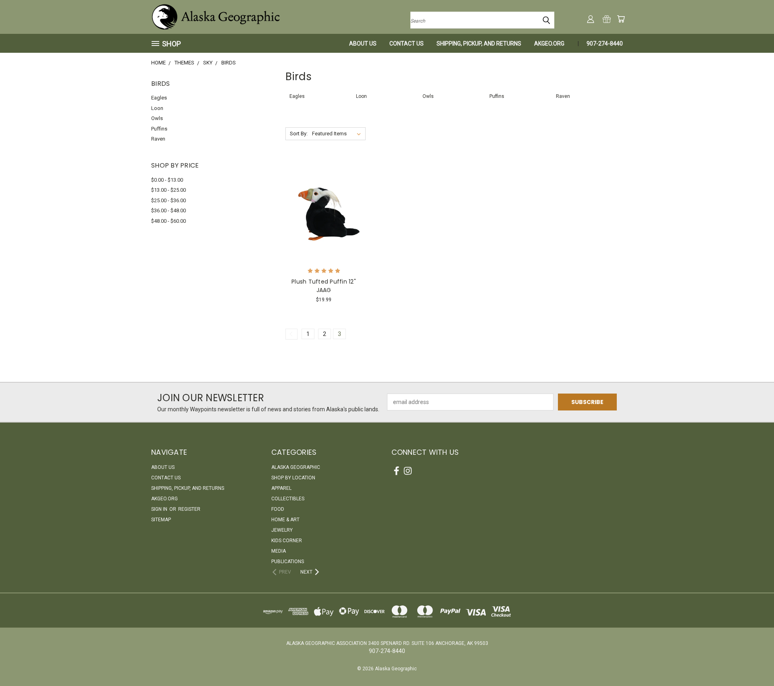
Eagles (159, 98)
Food (277, 509)
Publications (287, 561)
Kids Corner (286, 540)
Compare (321, 209)
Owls (157, 118)
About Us (363, 43)
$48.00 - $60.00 (168, 221)
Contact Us (406, 43)
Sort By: (299, 134)
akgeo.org (549, 43)
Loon (157, 108)
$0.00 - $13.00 (167, 180)
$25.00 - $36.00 (168, 200)
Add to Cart (324, 224)
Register (189, 509)
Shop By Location (293, 478)
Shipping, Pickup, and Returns (479, 43)
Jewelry (282, 530)
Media (278, 551)
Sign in (160, 509)
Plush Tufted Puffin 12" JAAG (323, 286)
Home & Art (285, 519)
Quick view (324, 194)
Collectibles (287, 499)
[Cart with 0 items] (621, 19)
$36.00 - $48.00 (168, 210)
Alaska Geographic (295, 467)
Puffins (159, 129)
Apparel (281, 488)
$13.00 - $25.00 (168, 190)
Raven (158, 139)
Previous (753, 661)
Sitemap (161, 519)
